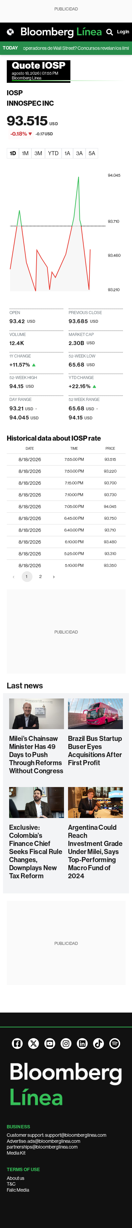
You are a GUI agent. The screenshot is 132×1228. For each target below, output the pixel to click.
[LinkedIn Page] (82, 1043)
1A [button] (67, 153)
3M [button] (38, 153)
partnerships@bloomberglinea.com (42, 1147)
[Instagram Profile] (66, 1043)
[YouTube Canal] (49, 1043)
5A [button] (92, 153)
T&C (11, 1184)
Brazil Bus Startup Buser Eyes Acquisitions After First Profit (95, 751)
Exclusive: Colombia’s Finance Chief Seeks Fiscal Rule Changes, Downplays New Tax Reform (36, 851)
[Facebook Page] (17, 1043)
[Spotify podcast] (114, 1043)
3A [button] (79, 153)
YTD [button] (53, 153)
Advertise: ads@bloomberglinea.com (43, 1141)
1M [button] (25, 153)
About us (15, 1178)
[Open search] (109, 32)
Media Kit (16, 1153)
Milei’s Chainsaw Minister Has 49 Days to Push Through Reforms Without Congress (36, 755)
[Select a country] (10, 32)
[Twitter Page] (33, 1043)
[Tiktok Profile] (98, 1043)
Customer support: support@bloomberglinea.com (56, 1135)
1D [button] (13, 153)
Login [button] (123, 32)
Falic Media (18, 1190)
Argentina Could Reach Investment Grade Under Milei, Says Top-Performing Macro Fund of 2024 (95, 851)
